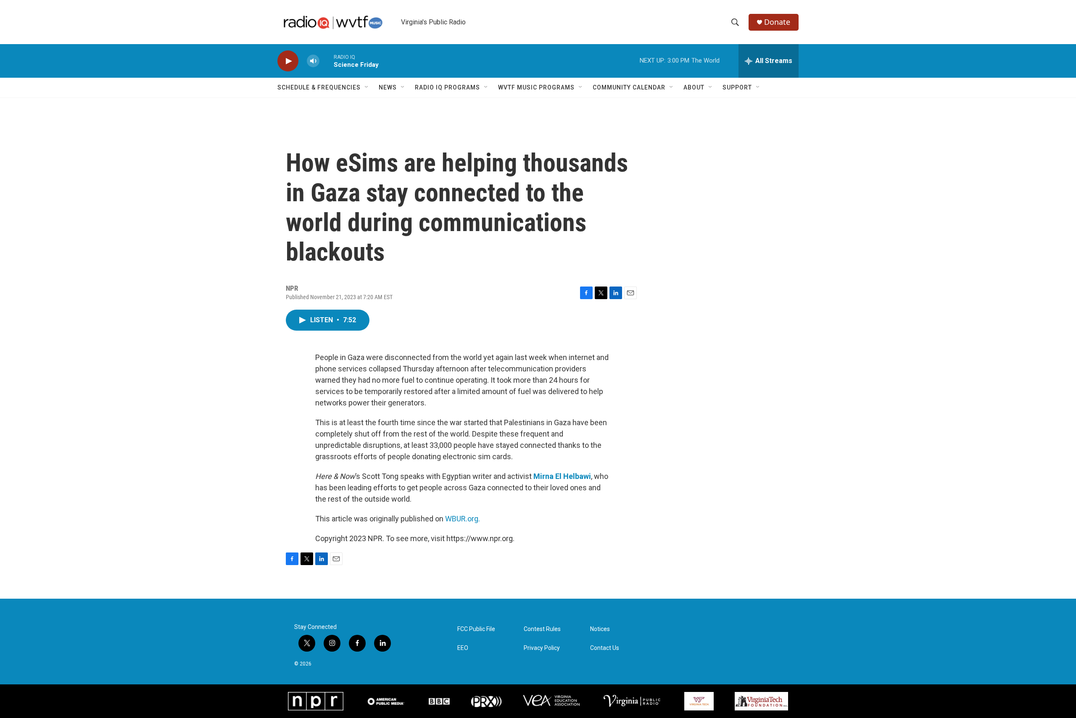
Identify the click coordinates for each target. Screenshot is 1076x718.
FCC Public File (476, 629)
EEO (462, 648)
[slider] (326, 60)
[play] (288, 61)
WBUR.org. (462, 518)
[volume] (313, 61)
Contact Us (604, 648)
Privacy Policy (542, 648)
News (388, 87)
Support (737, 87)
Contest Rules (542, 629)
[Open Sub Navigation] (367, 87)
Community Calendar (629, 87)
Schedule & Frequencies (319, 87)
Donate (777, 22)
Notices (600, 629)
